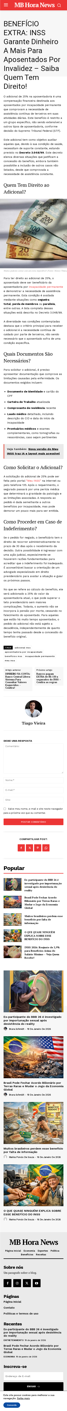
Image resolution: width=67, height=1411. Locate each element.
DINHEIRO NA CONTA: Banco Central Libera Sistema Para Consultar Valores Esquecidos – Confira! (17, 681)
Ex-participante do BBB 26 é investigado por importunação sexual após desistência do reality (43, 885)
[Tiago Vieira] (33, 708)
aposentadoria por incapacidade (23, 652)
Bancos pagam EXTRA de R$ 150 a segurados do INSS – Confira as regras (48, 678)
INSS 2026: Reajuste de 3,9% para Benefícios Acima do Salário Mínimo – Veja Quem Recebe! (42, 953)
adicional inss (23, 647)
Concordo (12, 1405)
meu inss (10, 660)
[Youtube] (37, 1283)
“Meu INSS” (33, 480)
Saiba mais (23, 1398)
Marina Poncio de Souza (21, 1157)
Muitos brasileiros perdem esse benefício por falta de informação (43, 919)
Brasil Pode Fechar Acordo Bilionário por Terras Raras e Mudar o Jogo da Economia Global (42, 903)
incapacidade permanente (45, 286)
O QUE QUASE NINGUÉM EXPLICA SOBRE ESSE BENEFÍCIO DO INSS (39, 935)
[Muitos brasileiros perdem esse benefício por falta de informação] (13, 919)
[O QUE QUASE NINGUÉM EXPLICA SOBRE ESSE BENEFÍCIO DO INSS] (13, 935)
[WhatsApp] (45, 847)
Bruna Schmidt (16, 1029)
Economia (9, 1356)
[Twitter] (29, 847)
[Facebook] (21, 847)
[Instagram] (17, 1283)
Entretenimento (13, 1340)
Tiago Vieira (33, 723)
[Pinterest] (37, 847)
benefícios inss (13, 656)
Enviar (31, 1386)
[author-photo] (6, 1029)
